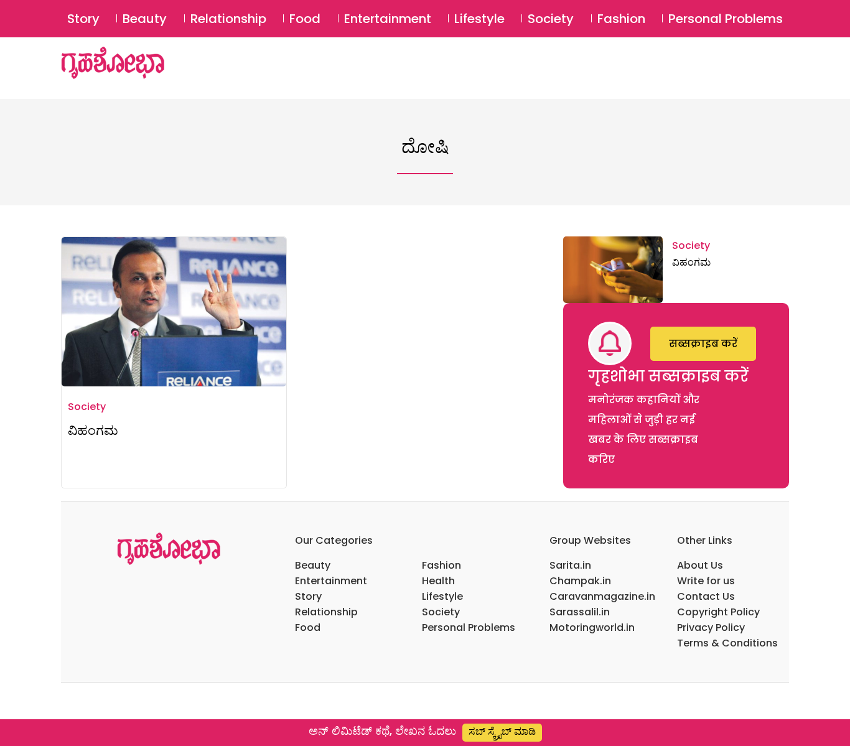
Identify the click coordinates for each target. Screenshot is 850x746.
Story (83, 18)
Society (551, 18)
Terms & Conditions (727, 643)
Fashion (621, 18)
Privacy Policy (711, 627)
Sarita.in (570, 565)
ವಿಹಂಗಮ (93, 430)
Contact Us (706, 596)
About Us (700, 565)
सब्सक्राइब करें (703, 344)
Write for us (706, 581)
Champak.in (580, 581)
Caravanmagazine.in (602, 596)
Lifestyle (479, 18)
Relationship (228, 18)
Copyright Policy (718, 612)
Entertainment (387, 18)
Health (438, 581)
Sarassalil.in (579, 612)
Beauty (145, 18)
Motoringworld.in (592, 627)
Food (304, 18)
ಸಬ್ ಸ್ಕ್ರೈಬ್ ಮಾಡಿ (502, 731)
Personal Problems (725, 18)
